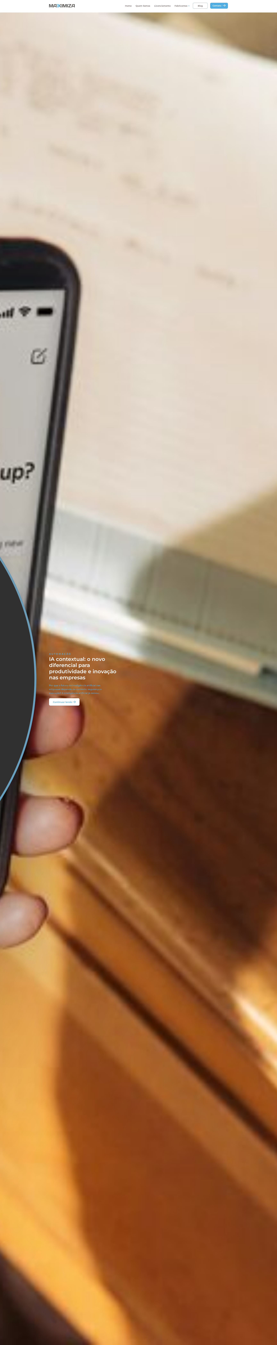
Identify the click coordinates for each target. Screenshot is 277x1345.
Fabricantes (181, 5)
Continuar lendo (62, 702)
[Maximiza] (74, 5)
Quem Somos (143, 5)
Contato (217, 5)
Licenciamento (162, 5)
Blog (200, 5)
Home (128, 5)
